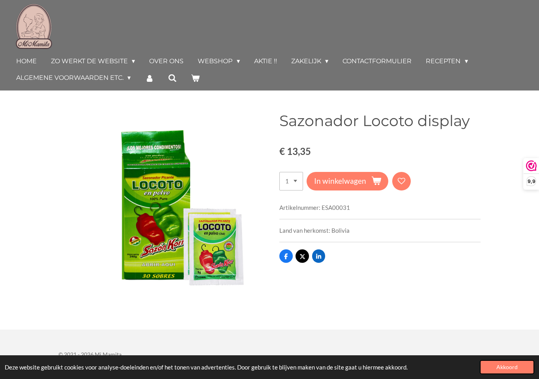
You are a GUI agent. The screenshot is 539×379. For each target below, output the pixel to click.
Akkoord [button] (507, 367)
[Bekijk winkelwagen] (195, 78)
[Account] (149, 78)
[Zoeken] (172, 78)
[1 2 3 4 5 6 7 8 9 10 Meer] (291, 181)
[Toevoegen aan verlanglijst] (401, 181)
